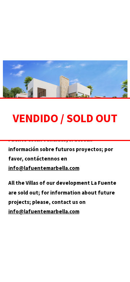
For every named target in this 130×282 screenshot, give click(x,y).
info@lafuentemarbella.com (43, 167)
